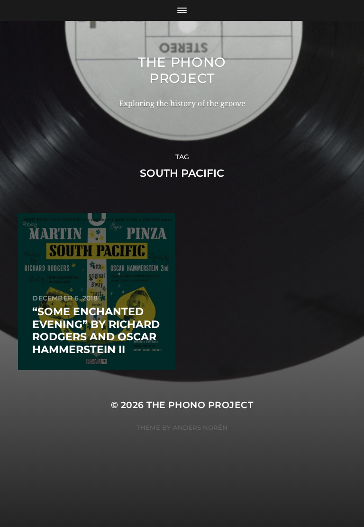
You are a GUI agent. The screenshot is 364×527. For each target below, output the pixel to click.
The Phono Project (182, 70)
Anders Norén (200, 427)
